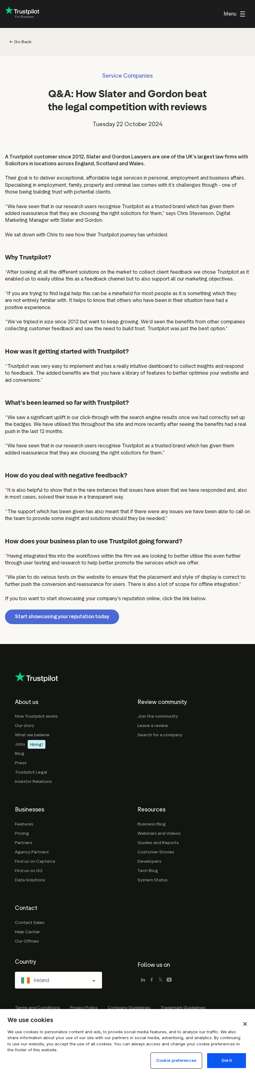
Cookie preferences (176, 1060)
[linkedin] (143, 980)
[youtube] (169, 980)
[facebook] (152, 980)
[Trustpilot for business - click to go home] (22, 14)
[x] (160, 980)
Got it (226, 1060)
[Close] (245, 1024)
